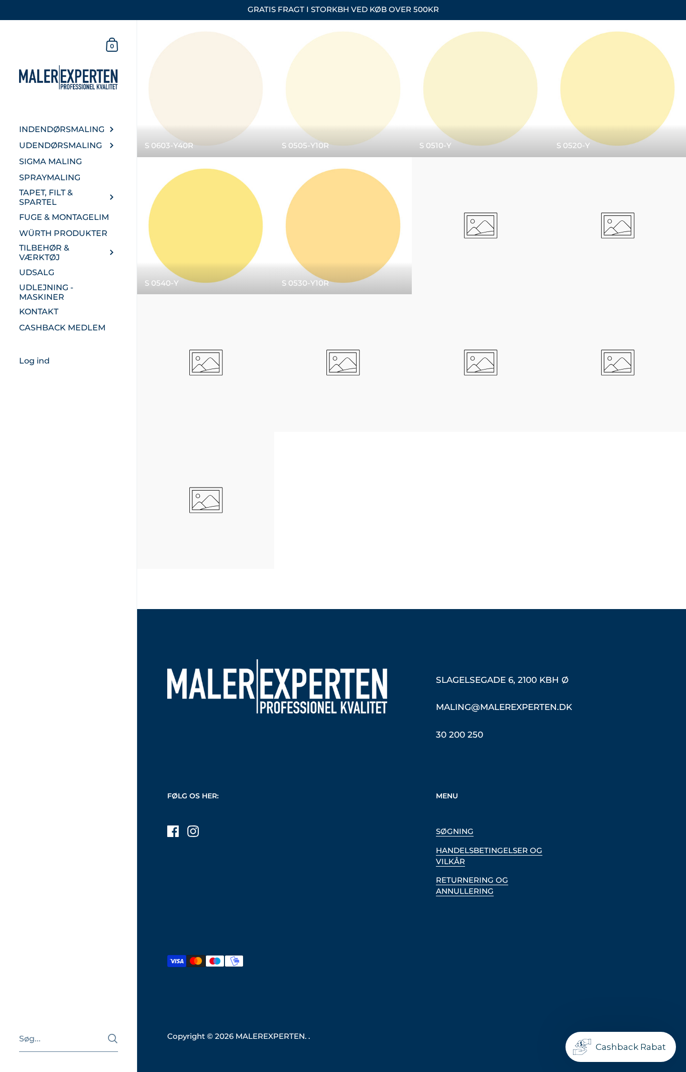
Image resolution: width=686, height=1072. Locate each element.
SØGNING (455, 831)
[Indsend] (112, 1038)
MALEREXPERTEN (270, 1036)
